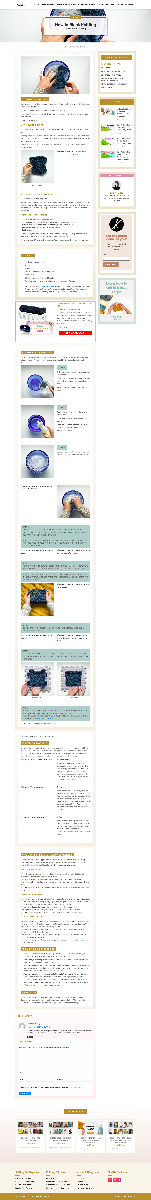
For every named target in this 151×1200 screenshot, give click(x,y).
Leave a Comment (35, 1147)
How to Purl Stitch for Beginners (58, 1185)
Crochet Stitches (106, 5)
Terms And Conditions (86, 1188)
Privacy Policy (82, 1185)
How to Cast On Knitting (24, 1182)
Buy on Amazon (75, 333)
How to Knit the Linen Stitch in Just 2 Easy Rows (124, 127)
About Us (80, 1178)
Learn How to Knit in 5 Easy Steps (116, 288)
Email (21, 1080)
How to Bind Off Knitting (25, 1185)
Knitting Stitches (52, 1178)
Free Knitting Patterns (67, 5)
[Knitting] (21, 4)
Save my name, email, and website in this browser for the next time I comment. (51, 1087)
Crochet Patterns (125, 5)
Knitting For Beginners (43, 5)
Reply (30, 1037)
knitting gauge (44, 718)
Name (22, 1072)
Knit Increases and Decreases (57, 1188)
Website (60, 1080)
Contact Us (81, 1182)
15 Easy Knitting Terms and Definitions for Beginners (90, 1140)
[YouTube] (115, 1180)
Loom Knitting (87, 5)
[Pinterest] (110, 1180)
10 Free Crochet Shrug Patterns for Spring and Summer (120, 1140)
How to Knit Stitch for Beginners (58, 1182)
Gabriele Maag (34, 1023)
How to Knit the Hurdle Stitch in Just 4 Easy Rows (124, 141)
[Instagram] (119, 1180)
